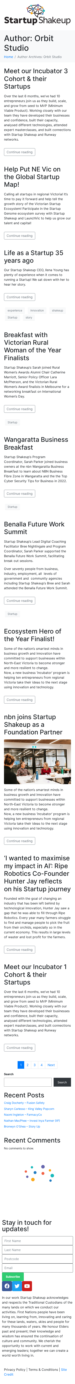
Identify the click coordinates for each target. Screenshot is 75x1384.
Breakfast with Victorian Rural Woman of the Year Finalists (32, 346)
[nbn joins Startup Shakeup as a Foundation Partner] (37, 761)
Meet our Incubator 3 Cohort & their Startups (36, 78)
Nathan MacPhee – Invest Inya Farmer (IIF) (32, 1120)
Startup (12, 317)
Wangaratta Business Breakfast (36, 443)
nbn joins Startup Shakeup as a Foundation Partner (33, 724)
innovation (37, 310)
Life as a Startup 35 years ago (33, 256)
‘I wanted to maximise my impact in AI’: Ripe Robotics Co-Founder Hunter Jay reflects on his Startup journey (37, 873)
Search (9, 1074)
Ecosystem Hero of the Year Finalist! (32, 635)
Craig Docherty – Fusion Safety (24, 1102)
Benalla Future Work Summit (34, 528)
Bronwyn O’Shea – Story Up (22, 1126)
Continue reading (20, 152)
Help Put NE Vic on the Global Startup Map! (32, 177)
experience (15, 310)
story (29, 317)
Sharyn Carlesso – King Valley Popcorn (29, 1108)
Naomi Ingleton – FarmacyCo (23, 1114)
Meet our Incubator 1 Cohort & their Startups (35, 974)
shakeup (57, 310)
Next (51, 1065)
